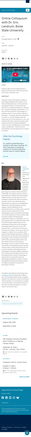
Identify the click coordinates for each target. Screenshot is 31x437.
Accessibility (4, 429)
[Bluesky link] (18, 398)
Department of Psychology (8, 10)
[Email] (11, 58)
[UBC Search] (27, 2)
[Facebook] (3, 58)
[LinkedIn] (8, 58)
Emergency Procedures (7, 427)
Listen (5, 156)
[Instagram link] (14, 398)
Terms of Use (17, 427)
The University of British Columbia (11, 3)
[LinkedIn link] (7, 398)
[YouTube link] (10, 398)
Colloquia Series (7, 275)
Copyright (23, 427)
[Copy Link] (14, 58)
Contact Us (5, 403)
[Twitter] (5, 58)
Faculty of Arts (6, 393)
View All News (24, 376)
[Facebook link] (3, 398)
